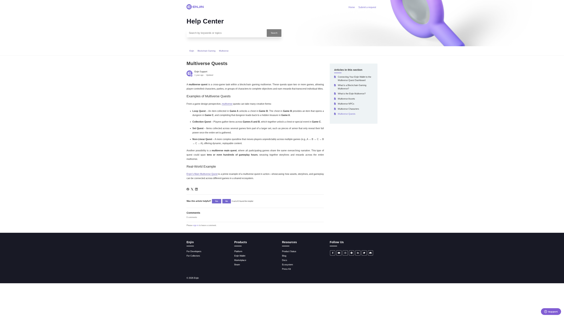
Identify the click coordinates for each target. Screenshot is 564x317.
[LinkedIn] (196, 189)
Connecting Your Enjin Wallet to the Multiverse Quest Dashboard (354, 78)
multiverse (227, 104)
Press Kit (286, 269)
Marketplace (240, 260)
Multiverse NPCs (346, 103)
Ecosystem (287, 264)
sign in (196, 225)
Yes (216, 201)
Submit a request (367, 7)
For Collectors (193, 255)
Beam (237, 264)
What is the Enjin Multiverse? (352, 93)
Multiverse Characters (348, 109)
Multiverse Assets (346, 98)
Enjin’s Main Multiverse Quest (202, 174)
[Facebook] (188, 189)
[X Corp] (192, 189)
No (226, 201)
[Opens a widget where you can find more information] (551, 312)
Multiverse (224, 51)
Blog (284, 255)
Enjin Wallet (239, 255)
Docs (284, 260)
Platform (238, 251)
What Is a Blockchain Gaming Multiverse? (352, 87)
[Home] (195, 8)
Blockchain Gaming (206, 51)
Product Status (289, 251)
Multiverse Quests (346, 114)
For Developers (194, 251)
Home (352, 7)
